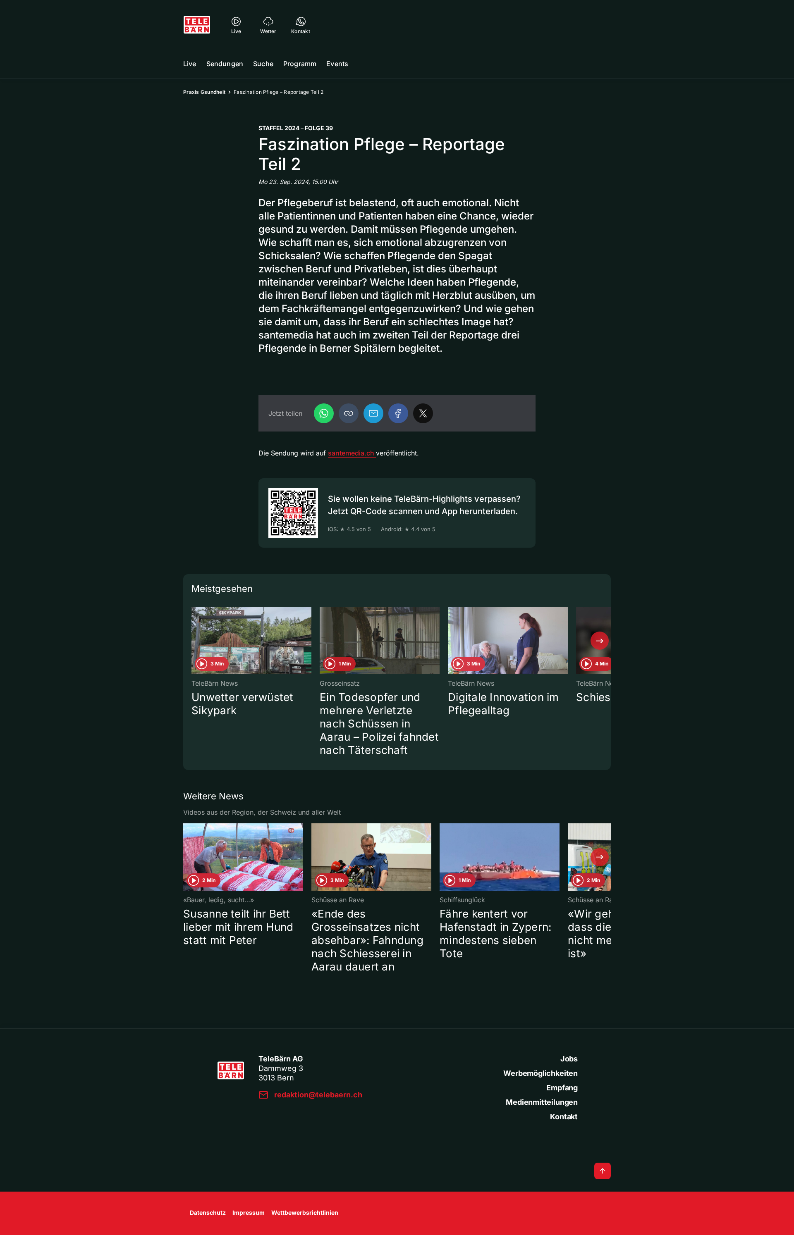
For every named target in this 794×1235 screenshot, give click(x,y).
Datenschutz (208, 1212)
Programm (299, 64)
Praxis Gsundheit (204, 92)
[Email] (373, 413)
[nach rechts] (600, 641)
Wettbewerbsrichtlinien (304, 1212)
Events (337, 64)
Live (189, 64)
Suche (263, 64)
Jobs (569, 1058)
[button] (349, 413)
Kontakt (564, 1116)
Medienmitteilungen (542, 1102)
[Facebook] (398, 413)
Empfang (562, 1087)
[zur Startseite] (197, 25)
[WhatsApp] (324, 413)
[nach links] (194, 641)
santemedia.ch (352, 453)
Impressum (248, 1212)
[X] (423, 413)
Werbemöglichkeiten (540, 1073)
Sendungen (224, 64)
